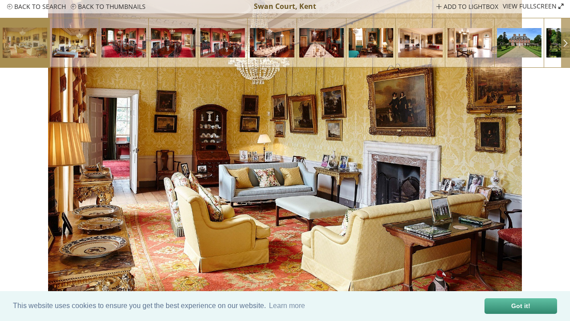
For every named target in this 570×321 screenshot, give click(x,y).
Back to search (39, 6)
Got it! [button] (520, 305)
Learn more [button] (287, 305)
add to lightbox (470, 6)
